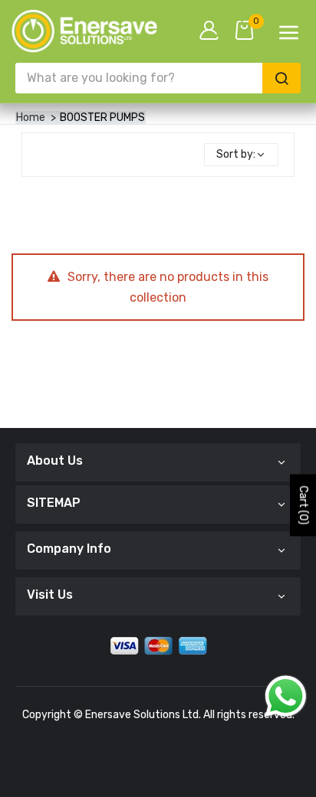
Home (30, 117)
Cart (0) (303, 504)
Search (281, 78)
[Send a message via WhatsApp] (286, 696)
